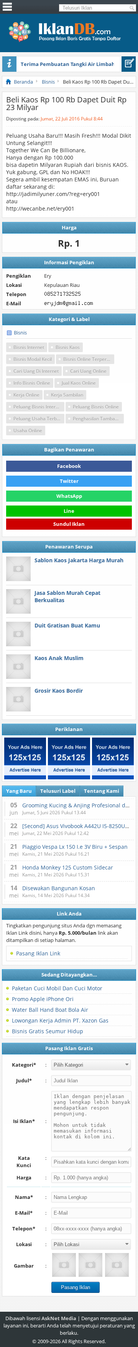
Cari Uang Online (88, 371)
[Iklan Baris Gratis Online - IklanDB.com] (69, 40)
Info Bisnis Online (31, 383)
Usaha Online (27, 430)
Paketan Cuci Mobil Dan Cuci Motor (57, 988)
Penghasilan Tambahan (98, 418)
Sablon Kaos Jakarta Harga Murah (78, 560)
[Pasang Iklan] (129, 64)
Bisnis (20, 332)
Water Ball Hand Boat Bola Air (50, 1009)
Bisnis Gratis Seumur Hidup (47, 1031)
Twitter (69, 481)
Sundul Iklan (69, 525)
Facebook (69, 466)
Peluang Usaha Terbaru (38, 418)
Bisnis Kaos (68, 347)
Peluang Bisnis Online (96, 406)
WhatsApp (69, 495)
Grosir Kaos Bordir (58, 690)
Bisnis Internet (28, 347)
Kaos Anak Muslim (59, 658)
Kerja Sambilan (67, 395)
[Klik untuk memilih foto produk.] (64, 1265)
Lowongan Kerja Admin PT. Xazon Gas (60, 1020)
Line (69, 510)
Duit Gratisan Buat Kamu (67, 625)
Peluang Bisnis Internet (37, 406)
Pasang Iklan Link (38, 953)
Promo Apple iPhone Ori (43, 999)
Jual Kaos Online (79, 383)
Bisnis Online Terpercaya (88, 359)
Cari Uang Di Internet (36, 371)
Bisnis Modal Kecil (32, 359)
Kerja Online (26, 395)
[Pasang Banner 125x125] (25, 758)
